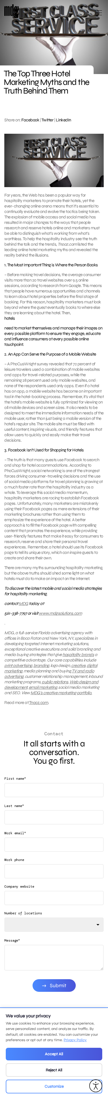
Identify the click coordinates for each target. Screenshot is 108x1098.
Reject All (54, 1070)
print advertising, (18, 665)
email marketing (43, 687)
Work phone (14, 860)
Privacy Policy (75, 1040)
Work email (15, 833)
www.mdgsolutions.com (60, 613)
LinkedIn (63, 120)
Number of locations (23, 913)
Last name (14, 805)
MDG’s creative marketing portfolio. (61, 692)
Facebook (30, 120)
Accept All (54, 1054)
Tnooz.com (38, 702)
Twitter (47, 120)
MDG (23, 603)
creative (78, 665)
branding (41, 665)
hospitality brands (78, 654)
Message (12, 940)
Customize (54, 1086)
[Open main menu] (99, 15)
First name (15, 778)
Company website (19, 886)
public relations (55, 681)
